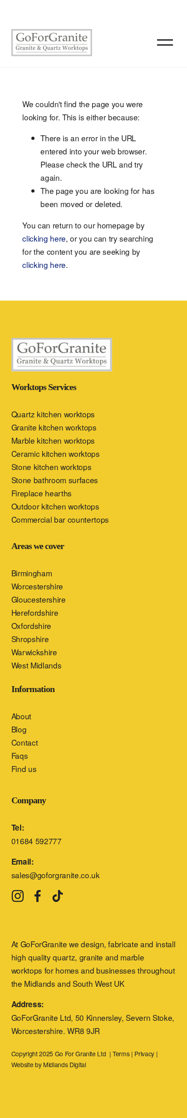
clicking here (44, 238)
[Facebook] (37, 896)
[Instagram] (17, 896)
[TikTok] (57, 896)
